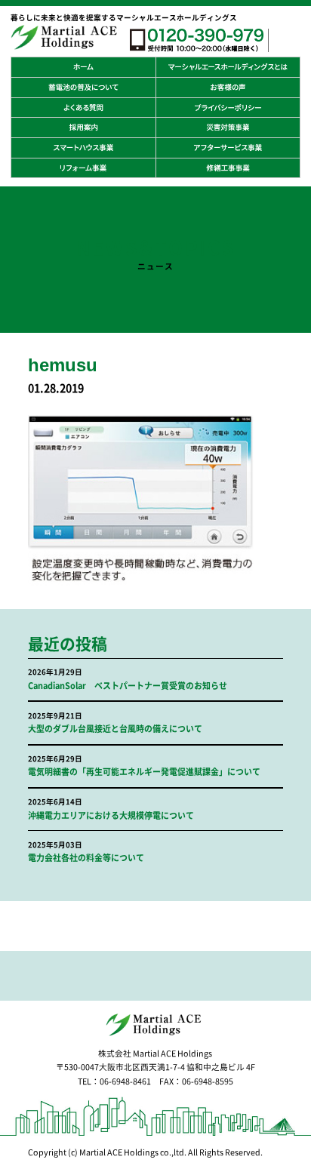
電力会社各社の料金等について (86, 858)
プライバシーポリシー (228, 108)
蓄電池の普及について (83, 87)
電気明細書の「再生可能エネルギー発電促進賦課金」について (144, 771)
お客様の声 (228, 87)
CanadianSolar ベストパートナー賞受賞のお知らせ (127, 685)
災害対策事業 (228, 127)
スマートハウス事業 (83, 148)
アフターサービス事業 (228, 148)
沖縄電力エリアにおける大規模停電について (111, 815)
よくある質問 (83, 108)
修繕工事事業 (228, 168)
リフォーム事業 (83, 168)
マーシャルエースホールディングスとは (228, 67)
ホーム (83, 67)
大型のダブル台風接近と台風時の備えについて (115, 728)
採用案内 (83, 127)
